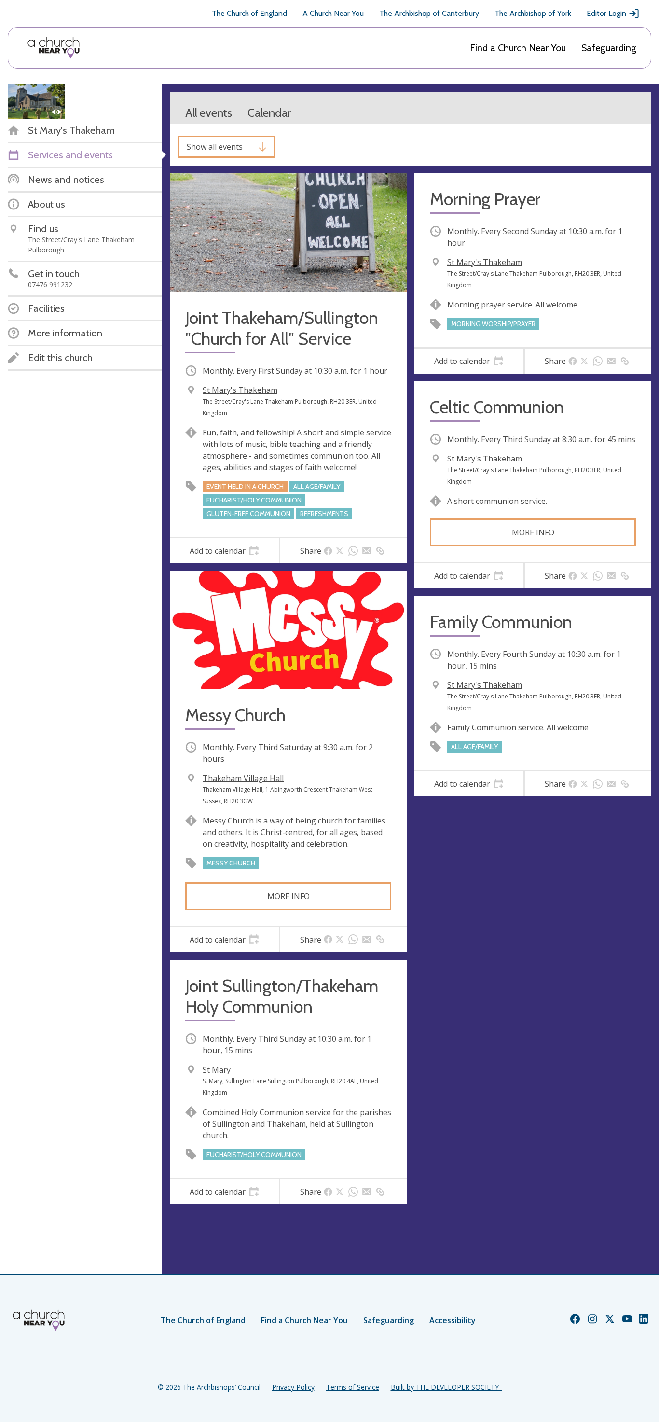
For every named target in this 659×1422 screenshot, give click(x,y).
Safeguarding (608, 48)
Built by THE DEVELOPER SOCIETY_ (446, 1387)
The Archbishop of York (532, 13)
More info (288, 896)
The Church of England (249, 13)
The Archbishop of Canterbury (429, 13)
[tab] (224, 550)
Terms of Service (352, 1387)
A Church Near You (333, 13)
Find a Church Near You (518, 48)
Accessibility (452, 1320)
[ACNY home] (53, 48)
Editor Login (606, 13)
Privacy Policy (293, 1387)
